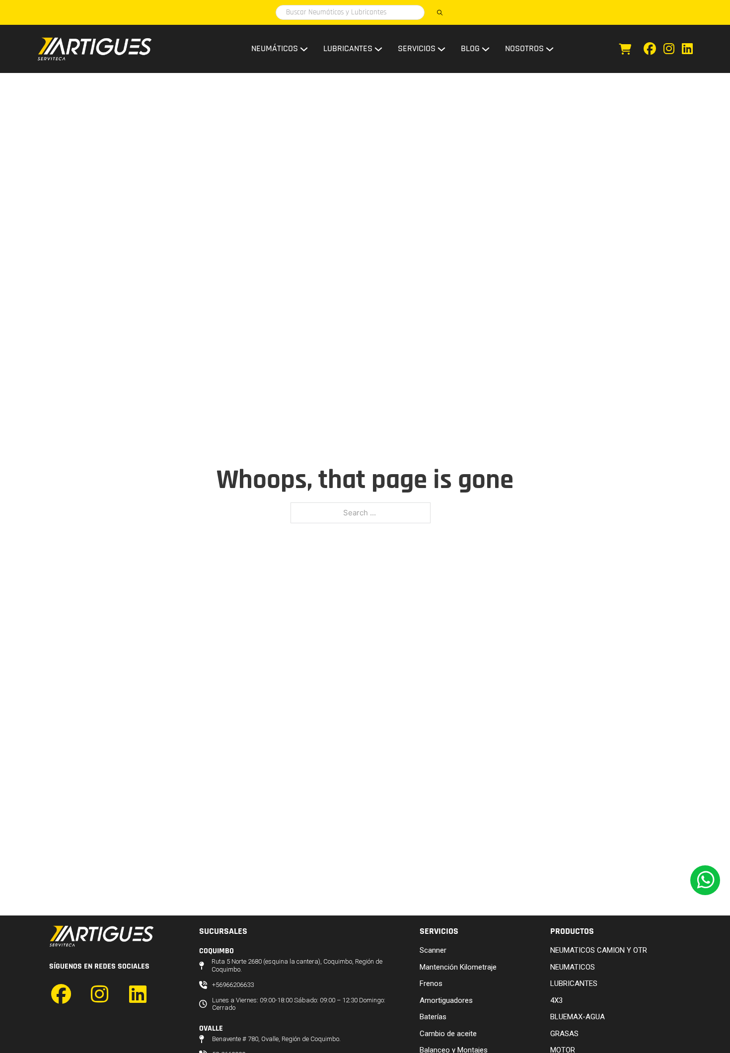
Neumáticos (274, 48)
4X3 (556, 1000)
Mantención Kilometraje (458, 967)
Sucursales (223, 931)
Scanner (433, 950)
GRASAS (564, 1033)
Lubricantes (347, 48)
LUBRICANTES (573, 983)
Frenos (431, 983)
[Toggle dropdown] (303, 49)
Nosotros (524, 48)
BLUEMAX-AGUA (577, 1016)
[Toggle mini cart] (625, 49)
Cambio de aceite (448, 1033)
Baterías (433, 1016)
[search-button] (439, 12)
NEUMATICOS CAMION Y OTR (598, 950)
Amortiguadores (446, 1000)
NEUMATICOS (572, 967)
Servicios (417, 48)
